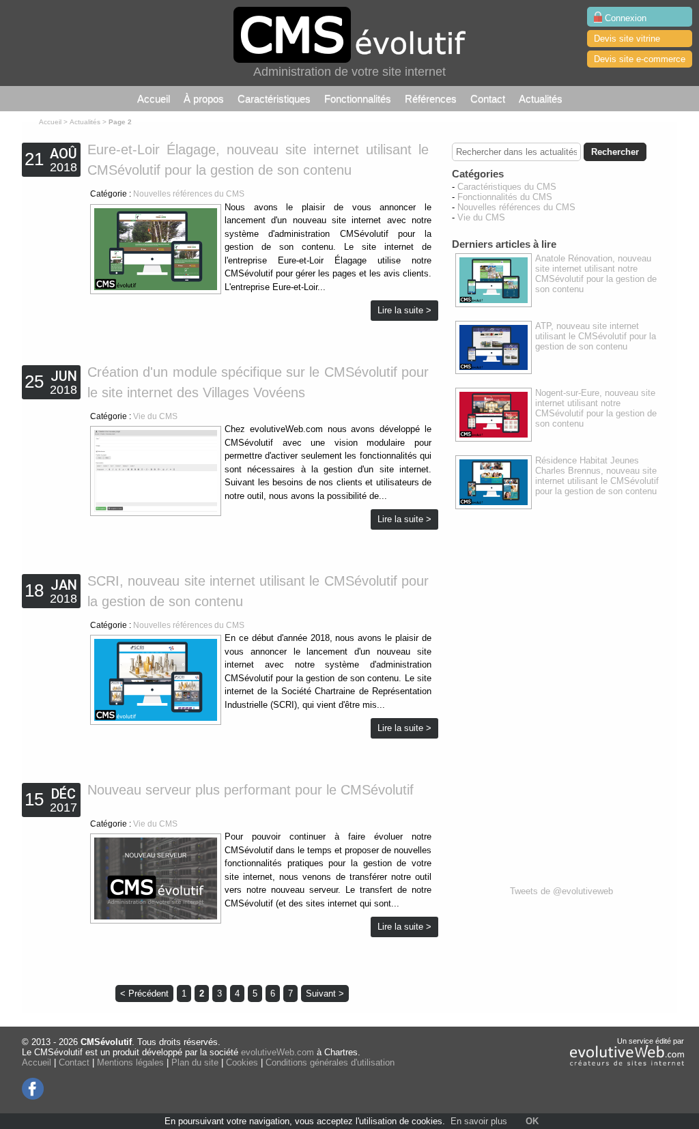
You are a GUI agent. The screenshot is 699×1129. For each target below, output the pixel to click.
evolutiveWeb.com (277, 1052)
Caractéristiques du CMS (506, 187)
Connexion (624, 18)
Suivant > (325, 993)
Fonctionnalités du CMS (504, 197)
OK (532, 1121)
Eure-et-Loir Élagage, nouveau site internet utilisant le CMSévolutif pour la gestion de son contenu (258, 159)
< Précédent (144, 993)
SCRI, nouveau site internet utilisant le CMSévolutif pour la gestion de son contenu (258, 591)
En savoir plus (479, 1121)
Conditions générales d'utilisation (330, 1062)
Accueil (153, 98)
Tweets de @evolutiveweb (561, 891)
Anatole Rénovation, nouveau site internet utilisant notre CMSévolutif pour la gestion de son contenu (596, 273)
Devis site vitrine (627, 38)
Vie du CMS (155, 416)
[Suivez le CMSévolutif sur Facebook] (33, 1096)
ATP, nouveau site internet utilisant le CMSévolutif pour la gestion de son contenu (595, 336)
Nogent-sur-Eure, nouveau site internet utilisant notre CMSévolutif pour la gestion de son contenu (596, 408)
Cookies (242, 1062)
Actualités (540, 98)
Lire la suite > (404, 310)
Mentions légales (130, 1062)
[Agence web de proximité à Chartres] (627, 1063)
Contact (487, 98)
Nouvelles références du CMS (188, 194)
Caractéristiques (274, 98)
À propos (204, 98)
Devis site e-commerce (639, 59)
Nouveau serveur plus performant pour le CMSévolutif (250, 789)
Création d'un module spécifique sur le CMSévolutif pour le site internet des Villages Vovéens (258, 382)
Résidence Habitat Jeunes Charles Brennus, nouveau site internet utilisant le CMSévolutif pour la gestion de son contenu (597, 475)
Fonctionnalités (357, 98)
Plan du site (194, 1062)
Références (431, 98)
